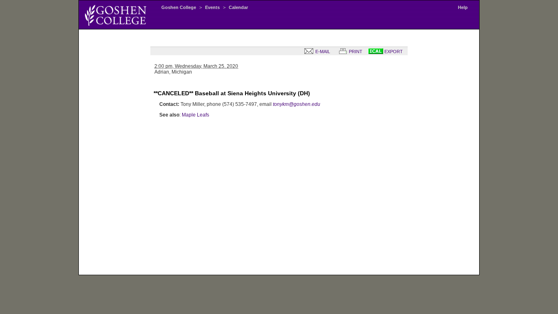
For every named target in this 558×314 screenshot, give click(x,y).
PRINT (355, 51)
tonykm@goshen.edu (296, 104)
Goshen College (178, 7)
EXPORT (393, 51)
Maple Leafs (195, 115)
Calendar (238, 7)
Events (212, 7)
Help (463, 7)
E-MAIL (322, 51)
